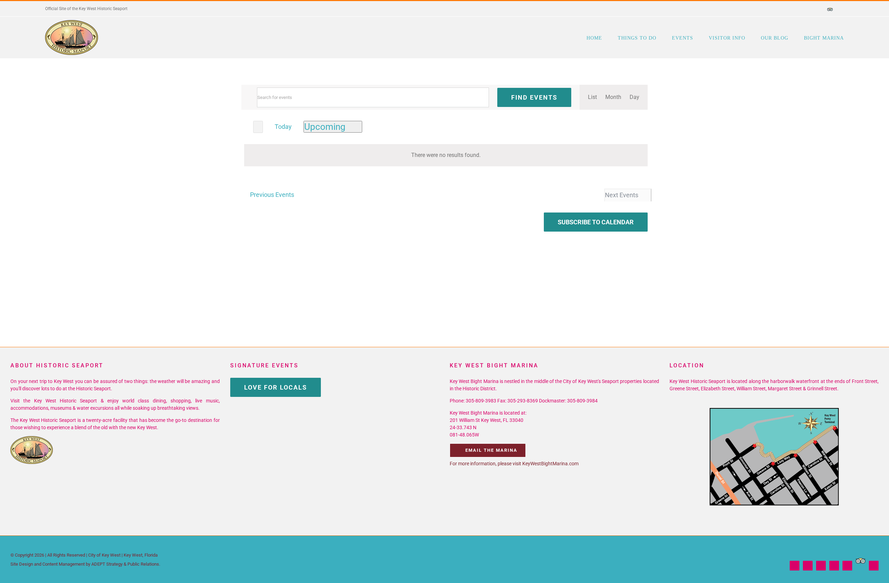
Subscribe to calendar (596, 222)
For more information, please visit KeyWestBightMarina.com (514, 463)
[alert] (446, 155)
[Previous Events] (245, 126)
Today (283, 126)
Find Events (534, 97)
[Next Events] (258, 127)
